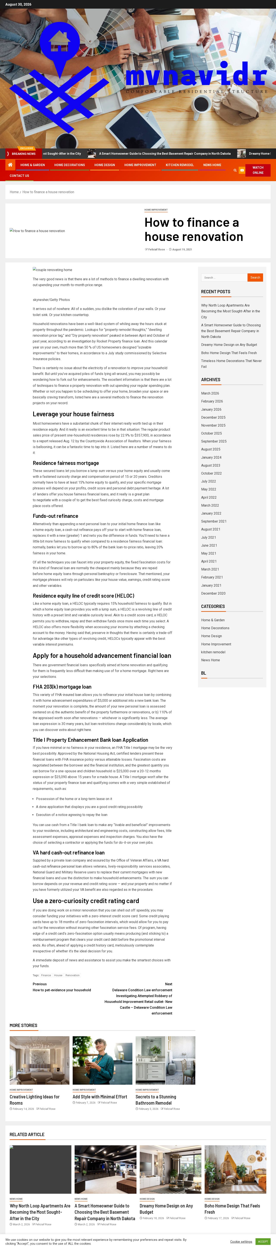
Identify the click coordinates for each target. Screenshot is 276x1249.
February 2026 (212, 401)
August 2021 (210, 529)
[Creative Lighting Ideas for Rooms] (39, 1060)
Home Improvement (140, 165)
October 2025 (211, 433)
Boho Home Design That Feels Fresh (229, 353)
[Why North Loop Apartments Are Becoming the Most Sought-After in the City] (40, 1169)
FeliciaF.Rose (157, 249)
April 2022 (209, 497)
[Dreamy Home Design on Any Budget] (170, 1169)
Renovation (73, 975)
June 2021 (209, 545)
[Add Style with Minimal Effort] (102, 1060)
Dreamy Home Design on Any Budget (242, 153)
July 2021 (208, 537)
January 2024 (211, 457)
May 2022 (208, 489)
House (58, 975)
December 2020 (213, 593)
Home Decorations (69, 165)
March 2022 (210, 505)
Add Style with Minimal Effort (100, 1096)
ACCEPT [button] (263, 1241)
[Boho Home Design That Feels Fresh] (235, 1169)
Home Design (104, 165)
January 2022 (211, 513)
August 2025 (210, 449)
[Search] (235, 170)
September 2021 (214, 521)
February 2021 (212, 577)
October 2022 (211, 473)
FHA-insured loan (68, 695)
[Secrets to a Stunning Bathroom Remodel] (165, 1060)
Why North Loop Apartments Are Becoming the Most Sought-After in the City (230, 311)
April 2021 (209, 561)
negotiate (44, 500)
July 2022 (208, 481)
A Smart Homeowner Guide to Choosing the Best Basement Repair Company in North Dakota (132, 153)
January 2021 (211, 585)
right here (84, 730)
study (119, 353)
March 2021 (210, 569)
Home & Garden (32, 165)
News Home (212, 165)
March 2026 (210, 393)
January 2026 (211, 409)
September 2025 (214, 441)
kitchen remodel (180, 165)
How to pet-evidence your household (62, 987)
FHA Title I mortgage (131, 748)
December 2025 (213, 417)
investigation (81, 341)
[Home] (10, 165)
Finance (46, 975)
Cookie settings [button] (241, 1242)
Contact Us (19, 175)
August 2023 (210, 465)
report (43, 441)
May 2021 (208, 553)
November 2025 (213, 425)
